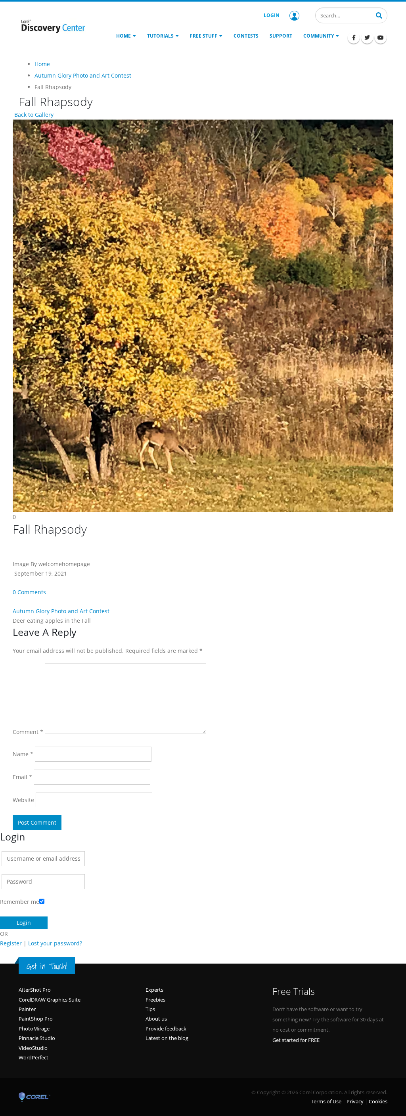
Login (272, 15)
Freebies (155, 999)
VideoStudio (33, 1047)
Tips (150, 1009)
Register (11, 943)
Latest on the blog (167, 1038)
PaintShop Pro (36, 1018)
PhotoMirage (34, 1028)
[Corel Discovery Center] (52, 26)
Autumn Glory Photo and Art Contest (61, 611)
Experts (154, 989)
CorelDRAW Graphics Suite (49, 999)
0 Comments (29, 592)
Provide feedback (166, 1028)
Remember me (19, 901)
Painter (27, 1009)
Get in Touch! (47, 966)
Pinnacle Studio (37, 1038)
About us (156, 1018)
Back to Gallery (33, 114)
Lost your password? (55, 943)
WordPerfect (33, 1057)
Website (23, 800)
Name (23, 754)
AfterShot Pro (35, 989)
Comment (28, 732)
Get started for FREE (296, 1040)
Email (22, 777)
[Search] (379, 14)
